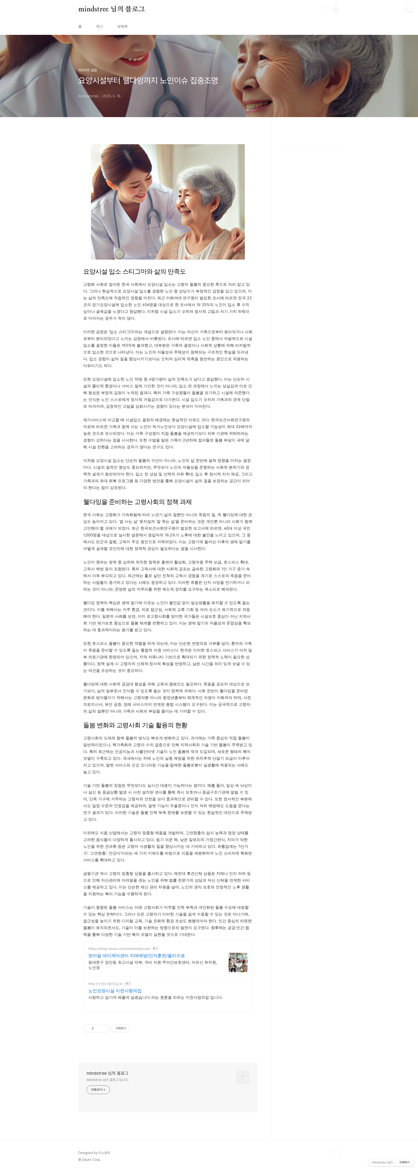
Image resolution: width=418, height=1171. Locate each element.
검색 (324, 9)
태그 (99, 26)
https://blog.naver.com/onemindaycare (119, 948)
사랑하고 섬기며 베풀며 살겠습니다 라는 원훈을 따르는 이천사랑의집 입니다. (155, 997)
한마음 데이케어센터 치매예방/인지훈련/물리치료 (136, 955)
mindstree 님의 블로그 (111, 9)
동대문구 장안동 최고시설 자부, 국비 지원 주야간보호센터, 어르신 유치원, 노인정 (152, 965)
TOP (336, 1155)
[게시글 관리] (104, 1028)
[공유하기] (98, 1028)
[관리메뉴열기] (409, 8)
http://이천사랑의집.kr (105, 984)
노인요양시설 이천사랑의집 (115, 990)
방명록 (123, 26)
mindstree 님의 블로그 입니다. (108, 1080)
